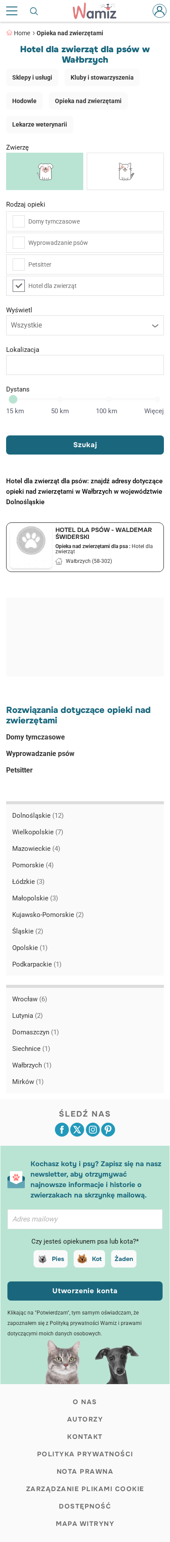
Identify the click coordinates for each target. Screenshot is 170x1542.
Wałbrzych (31, 1065)
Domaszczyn (35, 1032)
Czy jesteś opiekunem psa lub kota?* (85, 1241)
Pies (58, 1259)
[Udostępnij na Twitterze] (77, 1130)
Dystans (18, 389)
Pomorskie (33, 865)
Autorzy (85, 1419)
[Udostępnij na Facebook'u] (62, 1130)
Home (22, 33)
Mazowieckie (36, 849)
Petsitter (39, 264)
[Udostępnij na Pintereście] (108, 1130)
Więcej (154, 411)
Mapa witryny (85, 1523)
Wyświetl (19, 310)
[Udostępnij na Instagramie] (93, 1130)
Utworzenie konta (85, 1290)
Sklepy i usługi (32, 77)
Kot (97, 1259)
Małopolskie (35, 898)
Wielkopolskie (37, 832)
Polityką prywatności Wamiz (83, 1323)
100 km (106, 411)
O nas (85, 1402)
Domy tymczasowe (54, 221)
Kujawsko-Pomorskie (48, 915)
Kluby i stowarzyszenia (102, 77)
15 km (15, 411)
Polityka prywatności (85, 1454)
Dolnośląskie (38, 816)
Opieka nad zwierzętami (70, 33)
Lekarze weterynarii (39, 124)
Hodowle (24, 100)
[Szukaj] (34, 11)
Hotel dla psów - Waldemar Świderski (103, 533)
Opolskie (30, 948)
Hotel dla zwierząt (52, 285)
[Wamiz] (99, 11)
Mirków (28, 1082)
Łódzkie (28, 882)
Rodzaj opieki (25, 204)
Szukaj (85, 444)
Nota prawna (85, 1471)
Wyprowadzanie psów (58, 242)
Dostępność (85, 1506)
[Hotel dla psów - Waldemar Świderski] (31, 547)
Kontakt (85, 1436)
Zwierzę (17, 147)
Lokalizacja (22, 350)
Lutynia (27, 1016)
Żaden (124, 1259)
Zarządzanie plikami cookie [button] (85, 1489)
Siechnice (31, 1049)
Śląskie (27, 931)
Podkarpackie (36, 964)
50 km (60, 411)
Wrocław (29, 999)
